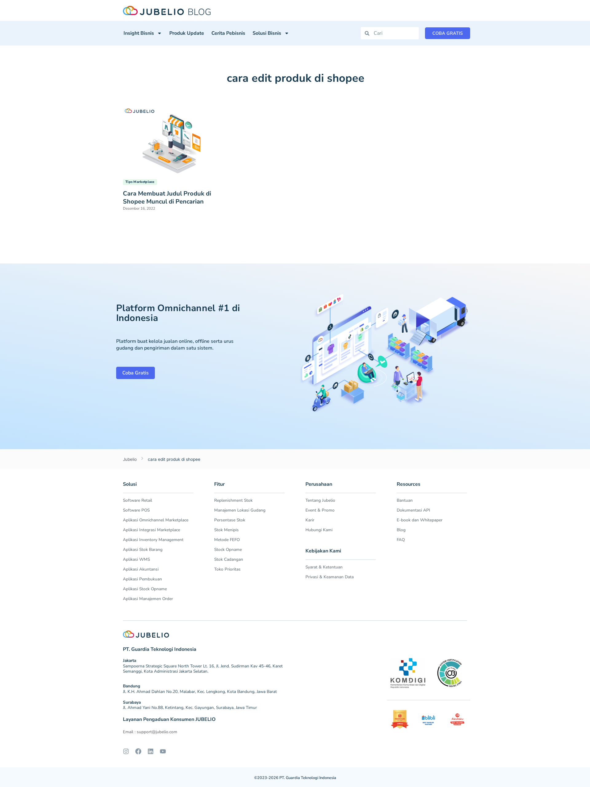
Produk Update (186, 33)
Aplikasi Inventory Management (153, 540)
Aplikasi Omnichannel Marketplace (155, 520)
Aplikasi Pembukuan (142, 579)
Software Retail (137, 500)
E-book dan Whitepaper (419, 520)
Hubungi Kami (318, 530)
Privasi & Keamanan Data (329, 577)
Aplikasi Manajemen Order (148, 599)
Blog (401, 530)
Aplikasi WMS (136, 559)
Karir (309, 520)
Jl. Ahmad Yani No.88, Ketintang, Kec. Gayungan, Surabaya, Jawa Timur (190, 707)
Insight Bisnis (139, 33)
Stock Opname (228, 549)
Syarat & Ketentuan (324, 567)
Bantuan (405, 500)
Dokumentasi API (413, 510)
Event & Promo (320, 510)
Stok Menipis (226, 530)
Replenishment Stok (233, 500)
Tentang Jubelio (320, 500)
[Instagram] (126, 751)
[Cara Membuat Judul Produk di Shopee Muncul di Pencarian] (173, 139)
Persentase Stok (229, 520)
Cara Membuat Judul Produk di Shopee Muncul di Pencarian (167, 197)
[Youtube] (163, 751)
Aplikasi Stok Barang (143, 549)
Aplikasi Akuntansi (141, 569)
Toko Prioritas (227, 569)
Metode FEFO (227, 540)
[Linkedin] (151, 751)
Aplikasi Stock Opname (145, 589)
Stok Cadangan (228, 559)
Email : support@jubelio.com (150, 732)
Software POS (136, 510)
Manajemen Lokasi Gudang (240, 510)
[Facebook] (138, 751)
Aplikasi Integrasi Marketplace (151, 530)
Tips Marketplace (140, 182)
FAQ (401, 540)
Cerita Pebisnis (228, 33)
